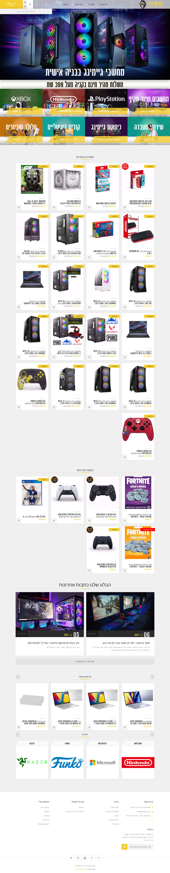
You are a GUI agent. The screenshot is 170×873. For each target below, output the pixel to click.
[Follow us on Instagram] (78, 858)
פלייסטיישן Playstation (108, 111)
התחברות (23, 2)
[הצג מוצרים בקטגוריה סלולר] (21, 131)
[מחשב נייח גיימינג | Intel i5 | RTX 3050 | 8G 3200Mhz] (32, 329)
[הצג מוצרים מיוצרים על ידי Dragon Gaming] (67, 762)
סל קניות (12, 4)
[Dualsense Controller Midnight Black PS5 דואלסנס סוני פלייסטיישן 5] (102, 542)
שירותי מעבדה (147, 139)
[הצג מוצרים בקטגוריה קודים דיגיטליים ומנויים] (64, 131)
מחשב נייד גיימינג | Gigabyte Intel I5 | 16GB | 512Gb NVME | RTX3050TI (140, 353)
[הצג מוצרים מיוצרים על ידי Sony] (32, 762)
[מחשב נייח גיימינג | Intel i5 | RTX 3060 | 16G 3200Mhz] (138, 379)
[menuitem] (102, 807)
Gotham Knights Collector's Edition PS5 (70, 202)
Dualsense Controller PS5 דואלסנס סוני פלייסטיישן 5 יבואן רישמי (69, 516)
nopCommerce (80, 869)
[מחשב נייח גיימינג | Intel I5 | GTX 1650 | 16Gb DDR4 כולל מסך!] (67, 279)
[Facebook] (92, 858)
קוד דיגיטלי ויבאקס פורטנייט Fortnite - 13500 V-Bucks (140, 565)
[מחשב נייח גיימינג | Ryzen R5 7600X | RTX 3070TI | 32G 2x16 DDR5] (32, 229)
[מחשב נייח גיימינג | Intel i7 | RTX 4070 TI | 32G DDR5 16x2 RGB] (67, 379)
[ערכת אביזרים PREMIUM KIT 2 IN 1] (138, 229)
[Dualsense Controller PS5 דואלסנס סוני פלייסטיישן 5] (67, 492)
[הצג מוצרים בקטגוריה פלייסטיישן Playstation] (106, 103)
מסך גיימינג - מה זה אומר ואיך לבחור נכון (126, 643)
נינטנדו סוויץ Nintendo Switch (69, 111)
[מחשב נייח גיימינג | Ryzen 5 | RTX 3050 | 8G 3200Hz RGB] (67, 229)
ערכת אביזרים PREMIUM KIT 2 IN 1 (140, 252)
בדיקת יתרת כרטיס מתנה (74, 811)
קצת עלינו (115, 824)
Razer (102, 743)
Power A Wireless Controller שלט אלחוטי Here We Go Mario (141, 453)
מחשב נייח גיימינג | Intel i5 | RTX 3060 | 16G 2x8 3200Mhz (140, 303)
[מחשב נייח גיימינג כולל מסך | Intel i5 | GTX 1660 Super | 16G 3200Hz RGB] (67, 329)
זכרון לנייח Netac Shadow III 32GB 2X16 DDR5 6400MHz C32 (104, 723)
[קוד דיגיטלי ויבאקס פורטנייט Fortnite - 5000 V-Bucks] (138, 492)
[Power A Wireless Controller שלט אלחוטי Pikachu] (32, 379)
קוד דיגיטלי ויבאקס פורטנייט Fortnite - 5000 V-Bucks (140, 515)
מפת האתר (114, 807)
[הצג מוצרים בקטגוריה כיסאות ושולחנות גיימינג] (106, 131)
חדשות (81, 807)
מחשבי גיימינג (147, 111)
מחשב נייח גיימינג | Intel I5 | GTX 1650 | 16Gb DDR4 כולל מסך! (69, 303)
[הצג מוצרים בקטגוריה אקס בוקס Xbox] (21, 103)
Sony (32, 743)
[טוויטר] (98, 858)
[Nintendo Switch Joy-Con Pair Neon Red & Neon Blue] (138, 179)
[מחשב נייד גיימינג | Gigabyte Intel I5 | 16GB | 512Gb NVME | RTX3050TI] (138, 329)
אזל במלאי (148, 530)
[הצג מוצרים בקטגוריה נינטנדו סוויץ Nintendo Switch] (64, 103)
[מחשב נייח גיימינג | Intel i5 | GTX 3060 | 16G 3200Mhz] (102, 279)
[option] (85, 40)
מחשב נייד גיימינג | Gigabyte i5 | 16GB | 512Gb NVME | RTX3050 (34, 303)
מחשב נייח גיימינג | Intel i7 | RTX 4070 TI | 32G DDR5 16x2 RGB (69, 403)
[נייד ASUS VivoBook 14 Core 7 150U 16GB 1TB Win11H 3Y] (138, 699)
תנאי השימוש (114, 820)
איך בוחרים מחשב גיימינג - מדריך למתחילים (53, 643)
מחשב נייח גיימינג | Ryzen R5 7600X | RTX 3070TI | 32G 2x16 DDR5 (33, 253)
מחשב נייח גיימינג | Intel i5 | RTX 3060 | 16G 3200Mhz (104, 302)
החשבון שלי (44, 807)
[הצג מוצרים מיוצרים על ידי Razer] (102, 762)
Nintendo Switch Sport (106, 203)
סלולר (16, 139)
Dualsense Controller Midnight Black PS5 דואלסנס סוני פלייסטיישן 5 (105, 566)
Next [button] (18, 677)
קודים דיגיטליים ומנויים (66, 139)
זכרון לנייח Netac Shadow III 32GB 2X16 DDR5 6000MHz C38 (69, 723)
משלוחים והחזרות (112, 811)
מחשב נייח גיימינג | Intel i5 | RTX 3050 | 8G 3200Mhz (34, 352)
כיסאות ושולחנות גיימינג (109, 139)
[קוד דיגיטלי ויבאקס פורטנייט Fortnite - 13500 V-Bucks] (138, 542)
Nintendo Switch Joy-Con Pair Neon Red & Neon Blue (140, 202)
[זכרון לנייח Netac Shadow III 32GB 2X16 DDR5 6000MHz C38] (67, 699)
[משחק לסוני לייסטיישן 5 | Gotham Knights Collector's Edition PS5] (67, 179)
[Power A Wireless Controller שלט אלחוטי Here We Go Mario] (138, 429)
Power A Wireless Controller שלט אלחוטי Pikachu (35, 403)
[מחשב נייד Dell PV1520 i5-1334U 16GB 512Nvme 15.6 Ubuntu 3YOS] (32, 699)
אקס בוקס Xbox (20, 111)
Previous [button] (152, 677)
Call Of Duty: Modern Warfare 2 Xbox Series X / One (34, 203)
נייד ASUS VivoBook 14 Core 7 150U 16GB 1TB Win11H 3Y (140, 722)
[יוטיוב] (85, 858)
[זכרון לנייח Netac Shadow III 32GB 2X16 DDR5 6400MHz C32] (102, 699)
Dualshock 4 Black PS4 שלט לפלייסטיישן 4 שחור (106, 515)
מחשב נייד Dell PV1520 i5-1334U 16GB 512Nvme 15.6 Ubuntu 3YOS (34, 723)
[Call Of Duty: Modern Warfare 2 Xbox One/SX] (32, 179)
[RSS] (71, 858)
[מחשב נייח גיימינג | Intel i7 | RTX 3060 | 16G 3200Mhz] (102, 379)
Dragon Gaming (67, 743)
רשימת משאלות (43, 824)
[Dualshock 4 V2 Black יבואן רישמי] (102, 492)
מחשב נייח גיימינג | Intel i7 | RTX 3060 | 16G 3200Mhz (104, 402)
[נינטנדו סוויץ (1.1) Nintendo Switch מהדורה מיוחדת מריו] (102, 229)
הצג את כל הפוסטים (85, 661)
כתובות (46, 816)
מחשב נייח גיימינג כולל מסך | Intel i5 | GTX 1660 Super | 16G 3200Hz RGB (69, 353)
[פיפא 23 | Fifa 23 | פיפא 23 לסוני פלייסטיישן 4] (32, 492)
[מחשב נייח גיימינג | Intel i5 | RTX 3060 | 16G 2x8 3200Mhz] (138, 279)
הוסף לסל (125, 207)
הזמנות (46, 811)
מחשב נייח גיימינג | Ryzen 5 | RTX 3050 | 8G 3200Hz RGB (69, 252)
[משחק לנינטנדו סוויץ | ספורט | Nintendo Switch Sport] (102, 179)
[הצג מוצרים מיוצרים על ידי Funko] (138, 762)
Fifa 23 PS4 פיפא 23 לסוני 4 (34, 517)
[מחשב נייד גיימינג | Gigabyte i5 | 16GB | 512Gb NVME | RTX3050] (32, 279)
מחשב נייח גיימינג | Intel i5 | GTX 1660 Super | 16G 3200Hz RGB (104, 353)
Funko (138, 743)
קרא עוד (93, 634)
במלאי (150, 166)
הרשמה (124, 847)
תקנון (117, 816)
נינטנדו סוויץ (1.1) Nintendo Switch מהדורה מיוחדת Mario (105, 253)
